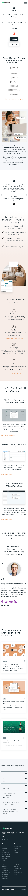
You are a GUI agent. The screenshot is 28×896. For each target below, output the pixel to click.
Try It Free (14, 39)
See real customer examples (14, 99)
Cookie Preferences (18, 872)
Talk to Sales (14, 44)
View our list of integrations (12, 338)
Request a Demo (7, 435)
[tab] (10, 615)
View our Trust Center (13, 374)
